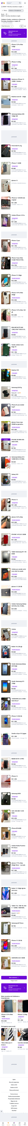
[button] (14, 3)
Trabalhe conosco (14, 1103)
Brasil (2, 14)
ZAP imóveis (14, 1108)
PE (6, 14)
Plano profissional (14, 1090)
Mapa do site (14, 1101)
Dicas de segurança (14, 1082)
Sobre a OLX (14, 1084)
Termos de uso (14, 1094)
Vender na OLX (14, 1087)
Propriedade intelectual (14, 1098)
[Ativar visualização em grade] (25, 26)
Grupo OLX (14, 1105)
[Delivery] (4, 33)
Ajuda (14, 1079)
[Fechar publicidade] (1, 1111)
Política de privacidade (14, 1096)
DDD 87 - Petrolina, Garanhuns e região (10, 15)
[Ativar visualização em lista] (21, 26)
